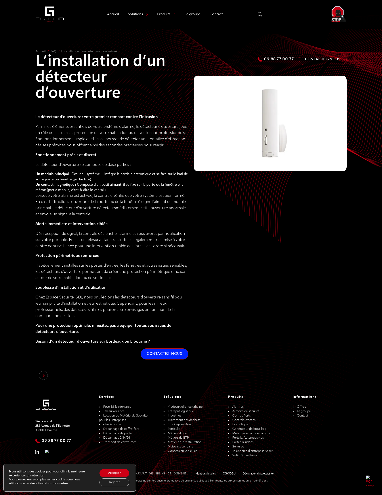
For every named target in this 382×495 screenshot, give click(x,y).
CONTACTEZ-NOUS (164, 354)
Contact (216, 14)
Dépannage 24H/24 (116, 438)
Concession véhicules (182, 451)
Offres (301, 407)
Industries (174, 415)
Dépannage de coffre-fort (121, 429)
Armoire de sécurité (246, 411)
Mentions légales (205, 473)
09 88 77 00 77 (279, 59)
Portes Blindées (243, 442)
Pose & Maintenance (117, 407)
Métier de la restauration (184, 442)
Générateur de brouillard (249, 429)
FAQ (53, 51)
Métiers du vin (177, 433)
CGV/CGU (229, 473)
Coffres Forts (241, 415)
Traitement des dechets (184, 420)
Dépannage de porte (117, 433)
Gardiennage (112, 424)
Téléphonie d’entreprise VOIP (252, 451)
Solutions (135, 14)
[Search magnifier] (260, 14)
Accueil (113, 14)
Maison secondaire (180, 446)
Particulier (174, 429)
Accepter (114, 473)
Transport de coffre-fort (119, 442)
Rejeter (114, 482)
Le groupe (193, 14)
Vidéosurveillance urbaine (185, 407)
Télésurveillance (114, 411)
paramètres (60, 483)
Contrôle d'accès (244, 420)
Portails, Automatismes (248, 438)
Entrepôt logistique (181, 411)
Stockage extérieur (181, 424)
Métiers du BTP (178, 438)
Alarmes (238, 407)
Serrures (238, 446)
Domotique (240, 424)
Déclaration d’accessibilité (258, 473)
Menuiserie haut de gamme (251, 433)
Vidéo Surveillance (244, 455)
